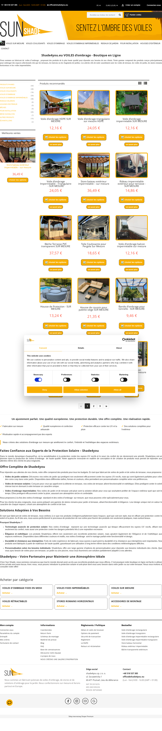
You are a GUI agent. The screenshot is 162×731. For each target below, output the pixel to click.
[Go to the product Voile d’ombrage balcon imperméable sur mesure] (131, 227)
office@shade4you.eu (58, 5)
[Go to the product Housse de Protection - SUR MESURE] (55, 290)
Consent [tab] (43, 348)
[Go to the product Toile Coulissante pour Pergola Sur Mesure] (93, 227)
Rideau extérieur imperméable (135, 646)
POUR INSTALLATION (8, 111)
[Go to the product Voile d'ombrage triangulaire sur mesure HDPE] (93, 102)
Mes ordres (5, 640)
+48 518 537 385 (10, 5)
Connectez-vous (6, 630)
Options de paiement (90, 633)
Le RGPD (84, 643)
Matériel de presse (48, 640)
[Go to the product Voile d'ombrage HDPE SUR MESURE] (55, 102)
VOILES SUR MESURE (8, 88)
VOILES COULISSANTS (8, 91)
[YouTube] (85, 701)
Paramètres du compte (9, 633)
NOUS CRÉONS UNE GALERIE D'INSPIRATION (59, 659)
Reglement (85, 640)
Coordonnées (46, 630)
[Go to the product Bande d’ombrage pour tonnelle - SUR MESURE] (131, 290)
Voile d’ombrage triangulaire (134, 633)
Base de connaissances (50, 649)
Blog (42, 643)
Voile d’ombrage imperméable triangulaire (139, 640)
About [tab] (119, 348)
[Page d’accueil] (30, 26)
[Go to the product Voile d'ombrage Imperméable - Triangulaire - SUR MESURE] (55, 165)
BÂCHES (3, 107)
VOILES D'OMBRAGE (7, 94)
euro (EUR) (112, 5)
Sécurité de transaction (91, 636)
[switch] (66, 380)
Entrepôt (3, 636)
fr (98, 5)
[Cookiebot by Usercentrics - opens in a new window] (124, 340)
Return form (45, 633)
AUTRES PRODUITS (7, 117)
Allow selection (81, 390)
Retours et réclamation (90, 646)
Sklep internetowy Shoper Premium (81, 716)
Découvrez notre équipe (50, 653)
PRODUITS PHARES (7, 84)
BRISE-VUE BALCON (7, 114)
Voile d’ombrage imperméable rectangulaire (140, 636)
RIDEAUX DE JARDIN (7, 101)
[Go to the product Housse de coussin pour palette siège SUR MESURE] (93, 291)
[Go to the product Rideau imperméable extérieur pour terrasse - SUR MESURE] (131, 165)
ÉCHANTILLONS (6, 120)
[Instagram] (77, 701)
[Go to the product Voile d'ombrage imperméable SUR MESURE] (131, 102)
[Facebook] (68, 701)
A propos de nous (47, 656)
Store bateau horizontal (131, 643)
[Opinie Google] (94, 701)
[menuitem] (15, 43)
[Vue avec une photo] (139, 83)
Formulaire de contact (9, 643)
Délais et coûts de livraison (92, 630)
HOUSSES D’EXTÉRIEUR (8, 104)
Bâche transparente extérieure (135, 649)
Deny (44, 390)
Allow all (117, 390)
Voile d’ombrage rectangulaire (134, 630)
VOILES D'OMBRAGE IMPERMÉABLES (14, 97)
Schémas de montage (49, 636)
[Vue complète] (145, 83)
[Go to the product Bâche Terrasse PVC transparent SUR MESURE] (55, 227)
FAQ (42, 646)
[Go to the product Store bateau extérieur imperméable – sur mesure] (93, 165)
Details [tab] (81, 348)
